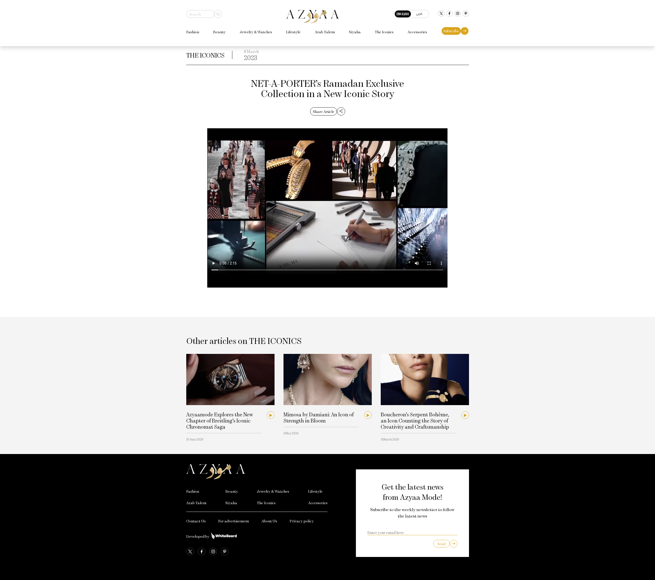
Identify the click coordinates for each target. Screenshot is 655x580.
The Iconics (384, 31)
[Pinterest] (466, 14)
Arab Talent (325, 31)
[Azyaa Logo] (257, 472)
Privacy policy (302, 520)
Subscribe (451, 30)
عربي (419, 13)
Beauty (219, 31)
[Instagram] (457, 14)
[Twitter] (441, 14)
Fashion (192, 31)
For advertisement (233, 520)
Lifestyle (293, 31)
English (403, 14)
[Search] (218, 14)
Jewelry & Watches (256, 31)
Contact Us (196, 520)
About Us (269, 520)
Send (441, 543)
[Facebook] (449, 14)
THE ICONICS (205, 55)
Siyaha (355, 31)
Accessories (417, 31)
